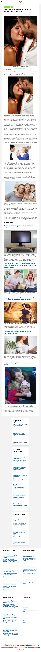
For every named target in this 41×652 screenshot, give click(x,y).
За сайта (21, 644)
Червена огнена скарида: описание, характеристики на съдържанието (10, 584)
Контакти (25, 644)
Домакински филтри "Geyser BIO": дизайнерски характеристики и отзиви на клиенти (19, 488)
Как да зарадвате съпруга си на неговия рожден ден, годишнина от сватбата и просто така (10, 601)
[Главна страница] (20, 1)
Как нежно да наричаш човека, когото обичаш (30, 579)
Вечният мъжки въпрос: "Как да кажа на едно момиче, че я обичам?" (30, 556)
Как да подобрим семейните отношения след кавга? (8, 638)
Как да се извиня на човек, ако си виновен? (29, 576)
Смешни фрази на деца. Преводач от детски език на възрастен (10, 574)
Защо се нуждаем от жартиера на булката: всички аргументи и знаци (10, 580)
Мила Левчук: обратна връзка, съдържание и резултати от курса (9, 615)
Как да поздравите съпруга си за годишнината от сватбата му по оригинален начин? (19, 468)
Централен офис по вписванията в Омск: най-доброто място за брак (9, 611)
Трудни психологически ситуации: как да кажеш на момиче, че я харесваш (30, 566)
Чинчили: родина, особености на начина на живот (9, 587)
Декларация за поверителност (33, 644)
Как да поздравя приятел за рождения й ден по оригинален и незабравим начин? (30, 570)
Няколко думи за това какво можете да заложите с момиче (30, 563)
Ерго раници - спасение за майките (20, 442)
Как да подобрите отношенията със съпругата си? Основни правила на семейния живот (10, 630)
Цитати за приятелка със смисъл (29, 573)
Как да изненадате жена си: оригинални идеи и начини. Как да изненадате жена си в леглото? (10, 634)
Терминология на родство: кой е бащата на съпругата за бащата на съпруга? (9, 621)
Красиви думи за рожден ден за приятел (29, 583)
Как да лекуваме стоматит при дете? (20, 505)
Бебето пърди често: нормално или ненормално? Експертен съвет (10, 571)
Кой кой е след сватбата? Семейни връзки (10, 618)
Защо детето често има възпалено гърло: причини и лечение (9, 577)
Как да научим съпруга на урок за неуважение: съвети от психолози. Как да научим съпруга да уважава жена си (20, 265)
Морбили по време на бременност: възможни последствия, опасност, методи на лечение (9, 566)
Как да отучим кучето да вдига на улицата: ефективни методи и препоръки (9, 590)
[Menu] (1, 1)
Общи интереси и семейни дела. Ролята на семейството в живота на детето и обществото (10, 625)
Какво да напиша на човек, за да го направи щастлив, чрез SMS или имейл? (29, 559)
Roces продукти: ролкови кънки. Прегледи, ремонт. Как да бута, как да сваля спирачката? (20, 502)
